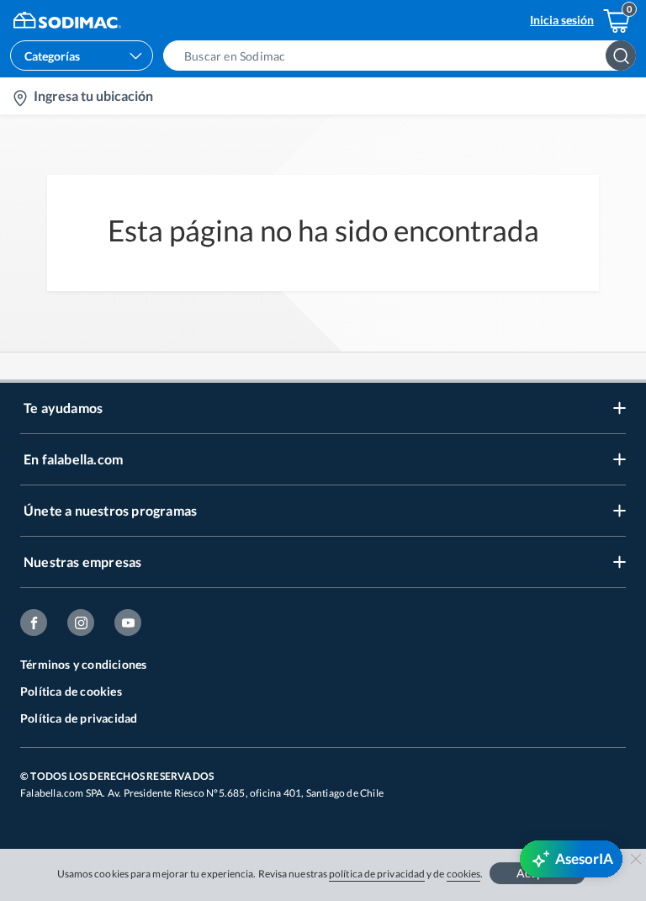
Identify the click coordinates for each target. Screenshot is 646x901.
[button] (404, 55)
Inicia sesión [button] (562, 20)
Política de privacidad (78, 718)
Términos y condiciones (83, 664)
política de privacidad (377, 873)
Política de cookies (71, 691)
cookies (464, 873)
